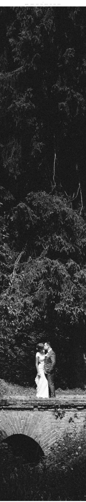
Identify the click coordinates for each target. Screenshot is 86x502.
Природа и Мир (46, 4)
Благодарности (32, 4)
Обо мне (51, 4)
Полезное (41, 4)
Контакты (54, 4)
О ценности (37, 4)
